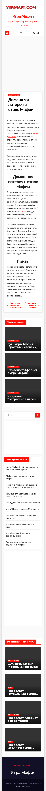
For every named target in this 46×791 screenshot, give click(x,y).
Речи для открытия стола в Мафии (23, 503)
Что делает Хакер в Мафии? (30, 305)
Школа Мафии (14, 95)
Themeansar (25, 786)
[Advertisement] (23, 67)
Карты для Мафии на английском (15, 305)
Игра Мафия (23, 16)
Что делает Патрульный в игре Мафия (22, 693)
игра (24, 211)
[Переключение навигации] (21, 33)
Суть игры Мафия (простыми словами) (22, 345)
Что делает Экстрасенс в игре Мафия (20, 399)
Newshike (37, 783)
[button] (34, 33)
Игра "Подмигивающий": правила (22, 509)
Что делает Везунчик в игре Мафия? (20, 748)
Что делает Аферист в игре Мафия (22, 371)
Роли (10, 687)
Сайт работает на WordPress (16, 783)
